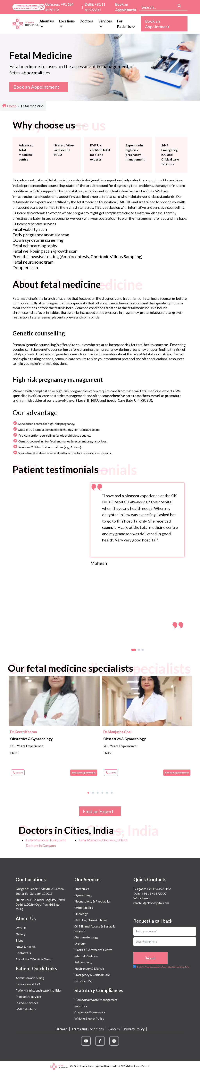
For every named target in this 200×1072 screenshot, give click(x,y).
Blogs (19, 940)
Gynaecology (83, 895)
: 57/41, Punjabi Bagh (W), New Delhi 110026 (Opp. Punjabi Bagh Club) (40, 904)
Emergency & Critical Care (92, 975)
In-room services (27, 1003)
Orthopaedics (83, 907)
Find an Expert (98, 811)
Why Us (21, 928)
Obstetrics (81, 889)
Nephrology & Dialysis (89, 968)
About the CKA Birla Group (34, 959)
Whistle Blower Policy (89, 1018)
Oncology (81, 914)
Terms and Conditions (87, 1029)
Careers (114, 1029)
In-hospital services (29, 996)
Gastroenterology (86, 937)
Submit (150, 958)
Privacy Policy (134, 1029)
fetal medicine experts (29, 202)
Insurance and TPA (28, 984)
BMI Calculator (26, 1009)
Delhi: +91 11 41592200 (149, 893)
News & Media (26, 946)
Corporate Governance (89, 1012)
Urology (80, 943)
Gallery (20, 934)
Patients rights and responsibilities (39, 990)
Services (105, 21)
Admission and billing (30, 978)
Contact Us (23, 953)
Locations (67, 21)
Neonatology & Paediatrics (92, 901)
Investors (80, 1006)
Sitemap (61, 1029)
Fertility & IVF (83, 981)
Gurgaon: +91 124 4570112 (152, 889)
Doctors (86, 21)
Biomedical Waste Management (95, 1000)
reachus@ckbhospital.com (151, 903)
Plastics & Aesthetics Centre (93, 950)
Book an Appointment (125, 7)
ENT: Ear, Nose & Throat (90, 920)
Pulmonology (83, 962)
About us (46, 21)
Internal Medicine (86, 956)
